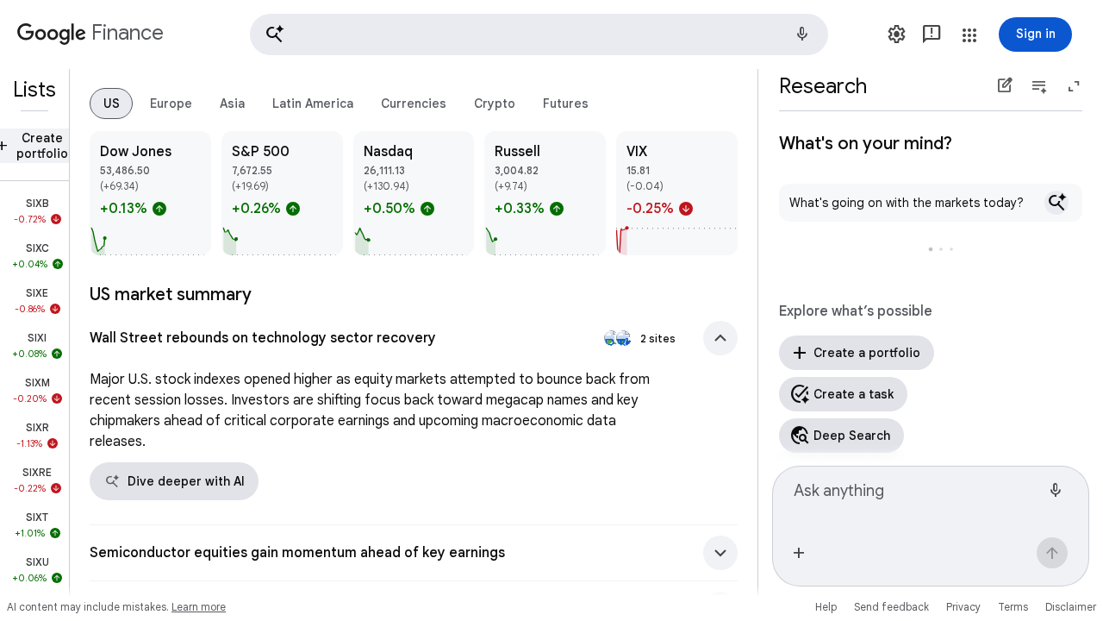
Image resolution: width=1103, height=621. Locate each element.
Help (826, 606)
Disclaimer (1070, 606)
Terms (1013, 606)
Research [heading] (823, 86)
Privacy (963, 606)
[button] (539, 34)
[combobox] (917, 498)
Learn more (198, 606)
